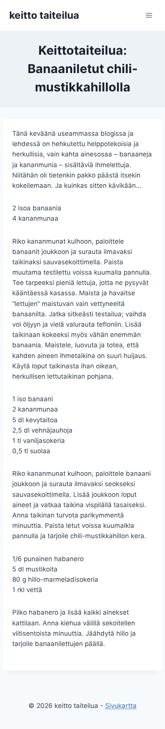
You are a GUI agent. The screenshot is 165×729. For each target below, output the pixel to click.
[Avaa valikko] (149, 15)
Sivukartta (121, 705)
